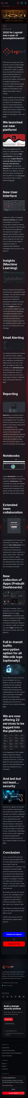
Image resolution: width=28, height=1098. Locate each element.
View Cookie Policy (7, 1085)
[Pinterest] (15, 996)
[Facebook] (11, 996)
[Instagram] (7, 996)
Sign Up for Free (14, 944)
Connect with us (9, 1023)
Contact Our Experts (14, 934)
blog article (21, 175)
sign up (12, 180)
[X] (3, 996)
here (7, 328)
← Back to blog (5, 6)
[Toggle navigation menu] (25, 2)
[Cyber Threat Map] (21, 2)
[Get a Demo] (18, 2)
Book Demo (8, 1019)
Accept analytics (13, 1093)
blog (17, 613)
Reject (13, 1089)
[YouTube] (19, 996)
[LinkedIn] (23, 996)
